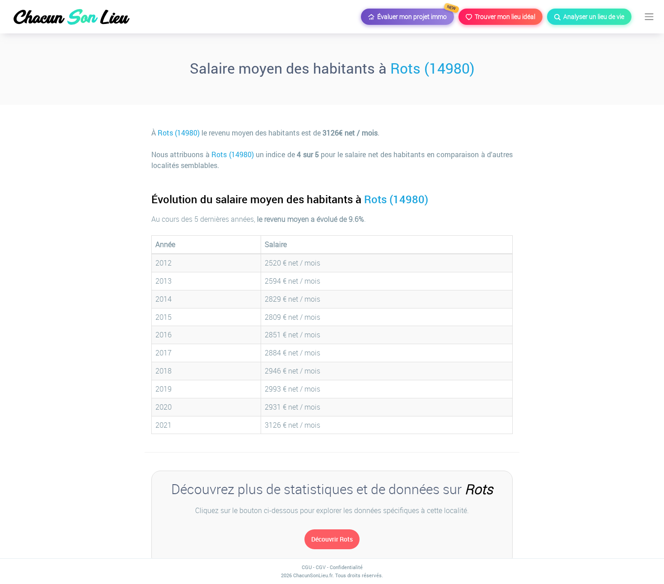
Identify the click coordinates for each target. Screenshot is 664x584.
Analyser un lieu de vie (592, 16)
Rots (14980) (432, 68)
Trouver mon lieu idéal (503, 16)
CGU (307, 567)
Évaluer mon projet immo (414, 15)
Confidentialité (346, 567)
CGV (321, 567)
